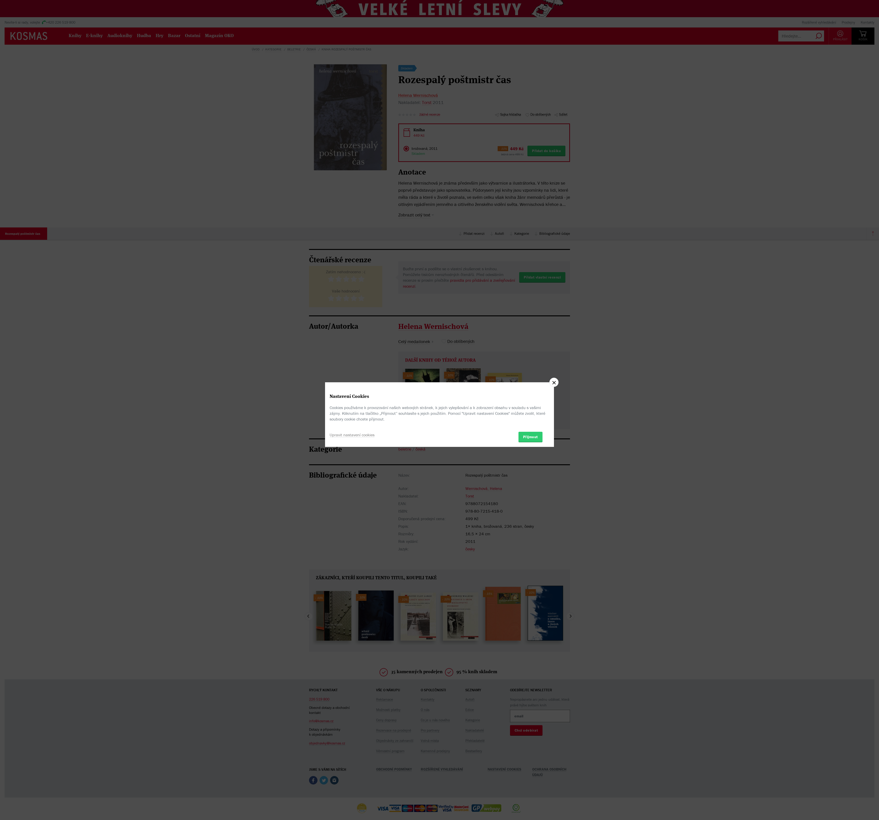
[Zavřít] (554, 382)
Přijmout (530, 437)
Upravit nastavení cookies (352, 434)
